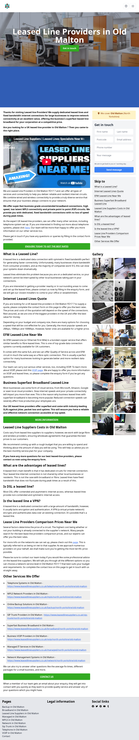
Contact (6, 736)
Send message (114, 169)
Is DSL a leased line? (104, 224)
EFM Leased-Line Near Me (107, 195)
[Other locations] (126, 6)
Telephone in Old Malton (14, 729)
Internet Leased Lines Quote (109, 191)
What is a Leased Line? (105, 186)
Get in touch (69, 48)
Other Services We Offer (106, 241)
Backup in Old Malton (13, 706)
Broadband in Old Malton (15, 710)
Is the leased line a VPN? (106, 228)
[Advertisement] (69, 87)
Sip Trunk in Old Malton (14, 726)
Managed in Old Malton (14, 716)
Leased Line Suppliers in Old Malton (20, 713)
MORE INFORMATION (46, 419)
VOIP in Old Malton (12, 732)
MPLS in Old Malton (12, 719)
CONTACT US (46, 676)
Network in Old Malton (14, 723)
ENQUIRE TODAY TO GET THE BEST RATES (46, 246)
